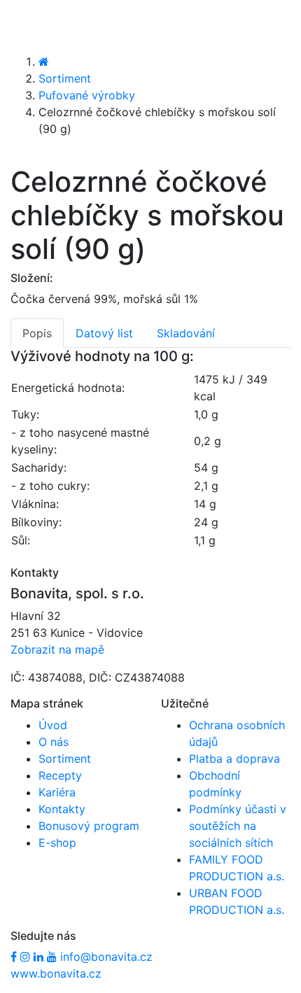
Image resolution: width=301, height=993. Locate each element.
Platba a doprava (234, 759)
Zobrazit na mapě (57, 649)
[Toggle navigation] (31, 25)
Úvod (52, 725)
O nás (53, 742)
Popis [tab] (37, 333)
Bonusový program (88, 826)
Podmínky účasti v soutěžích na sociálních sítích (237, 826)
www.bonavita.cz (56, 973)
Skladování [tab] (186, 333)
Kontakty (61, 809)
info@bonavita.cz (106, 957)
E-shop (57, 843)
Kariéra (57, 792)
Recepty (60, 775)
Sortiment (64, 78)
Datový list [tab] (104, 333)
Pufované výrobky (86, 95)
